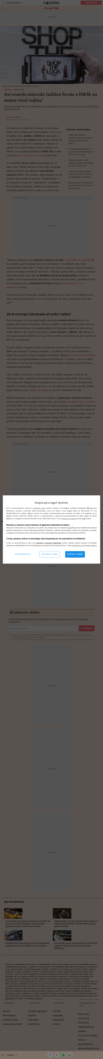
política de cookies (69, 518)
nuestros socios (39, 508)
